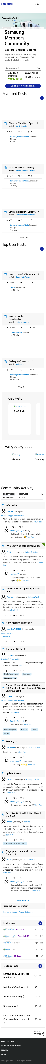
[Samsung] (7, 4)
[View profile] (3, 511)
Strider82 (11, 748)
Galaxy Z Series (31, 552)
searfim (10, 511)
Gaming (16, 459)
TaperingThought (17, 530)
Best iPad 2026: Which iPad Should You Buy (15, 843)
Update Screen (13, 773)
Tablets (27, 822)
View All (21, 237)
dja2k (9, 860)
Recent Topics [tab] (9, 494)
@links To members (11, 674)
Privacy (4, 1050)
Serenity (10, 741)
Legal (3, 1055)
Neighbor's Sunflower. (15, 987)
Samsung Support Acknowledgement (18, 912)
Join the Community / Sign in (23, 86)
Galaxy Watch (33, 597)
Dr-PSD (10, 780)
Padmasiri (11, 597)
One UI (34, 730)
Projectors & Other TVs (24, 322)
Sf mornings (9, 1006)
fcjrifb (9, 552)
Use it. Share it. (21, 126)
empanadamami (16, 333)
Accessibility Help (9, 1041)
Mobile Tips (20, 364)
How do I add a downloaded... (16, 318)
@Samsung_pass (10, 678)
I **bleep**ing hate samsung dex (23, 546)
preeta (10, 822)
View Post (37, 522)
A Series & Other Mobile (10, 659)
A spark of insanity (13, 996)
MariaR (13, 288)
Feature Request (10, 730)
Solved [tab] (22, 497)
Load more (21, 901)
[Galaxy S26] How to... (20, 361)
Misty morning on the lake (19, 622)
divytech (10, 655)
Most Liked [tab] (23, 494)
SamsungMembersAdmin (19, 137)
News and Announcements (25, 170)
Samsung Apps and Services (12, 515)
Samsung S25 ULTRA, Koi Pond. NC (16, 975)
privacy (6, 733)
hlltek (9, 696)
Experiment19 (15, 761)
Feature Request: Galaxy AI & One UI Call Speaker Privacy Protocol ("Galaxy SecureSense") (25, 688)
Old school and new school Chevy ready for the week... (17, 1017)
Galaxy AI (24, 730)
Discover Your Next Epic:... (22, 123)
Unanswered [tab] (8, 497)
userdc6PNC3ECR (14, 629)
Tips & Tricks (19, 411)
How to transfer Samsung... (23, 274)
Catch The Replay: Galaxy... (22, 211)
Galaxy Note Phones (23, 277)
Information (12, 505)
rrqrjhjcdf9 (14, 574)
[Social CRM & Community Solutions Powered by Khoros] (39, 1033)
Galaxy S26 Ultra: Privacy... (22, 167)
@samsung (27, 674)
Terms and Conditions (11, 1046)
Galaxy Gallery (7, 633)
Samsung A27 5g (14, 649)
